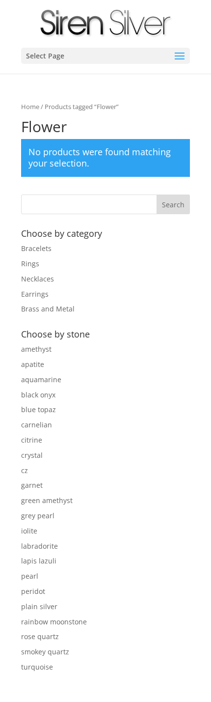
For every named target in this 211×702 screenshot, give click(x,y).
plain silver (39, 606)
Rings (30, 263)
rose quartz (40, 636)
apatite (32, 364)
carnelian (36, 424)
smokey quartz (45, 651)
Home (30, 106)
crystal (32, 455)
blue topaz (38, 409)
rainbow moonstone (54, 621)
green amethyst (47, 500)
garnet (32, 485)
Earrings (35, 294)
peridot (33, 591)
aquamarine (41, 379)
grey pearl (37, 515)
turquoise (37, 667)
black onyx (38, 394)
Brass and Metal (48, 308)
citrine (31, 440)
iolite (29, 530)
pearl (29, 576)
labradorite (39, 546)
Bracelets (36, 248)
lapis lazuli (38, 560)
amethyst (36, 349)
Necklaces (37, 278)
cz (24, 470)
